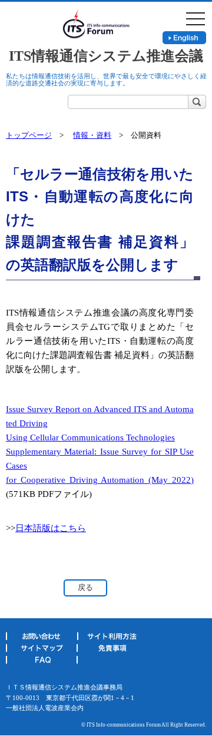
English (184, 37)
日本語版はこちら (50, 528)
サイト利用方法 (112, 638)
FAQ (42, 662)
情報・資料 (92, 135)
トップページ (29, 135)
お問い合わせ (41, 638)
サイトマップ (41, 650)
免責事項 (112, 650)
